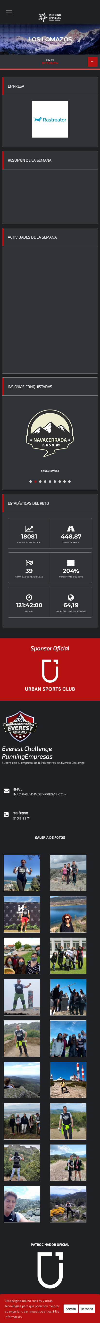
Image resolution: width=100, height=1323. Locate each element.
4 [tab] (45, 481)
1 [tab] (30, 481)
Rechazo (87, 1309)
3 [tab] (40, 481)
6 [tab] (55, 481)
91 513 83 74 (22, 818)
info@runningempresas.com (40, 794)
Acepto (71, 1309)
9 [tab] (69, 481)
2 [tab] (35, 481)
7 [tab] (59, 481)
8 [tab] (64, 481)
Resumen (50, 62)
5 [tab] (50, 481)
